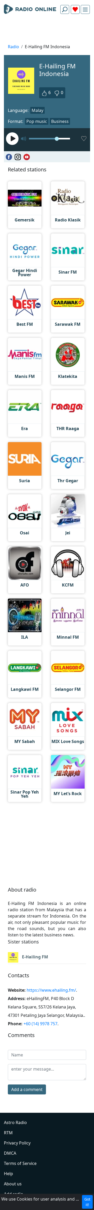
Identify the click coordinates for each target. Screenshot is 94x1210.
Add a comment (27, 1089)
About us (13, 1184)
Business (60, 121)
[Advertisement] (47, 30)
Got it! (87, 1202)
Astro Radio (15, 1122)
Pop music (36, 121)
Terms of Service (20, 1163)
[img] (85, 9)
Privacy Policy (17, 1143)
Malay (37, 110)
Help (8, 1173)
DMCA (10, 1153)
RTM (8, 1133)
